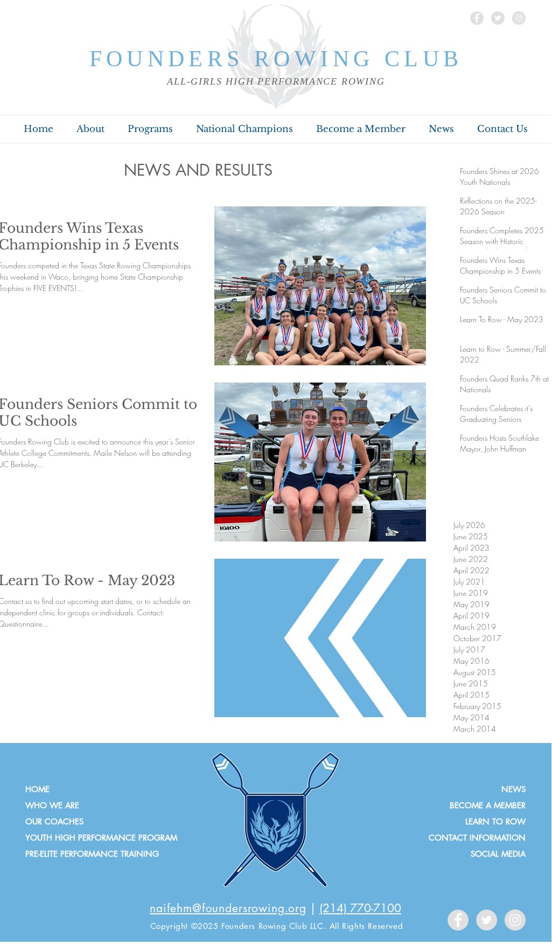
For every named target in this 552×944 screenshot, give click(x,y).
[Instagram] (519, 18)
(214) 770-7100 (360, 908)
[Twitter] (498, 18)
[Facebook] (477, 18)
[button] (90, 129)
